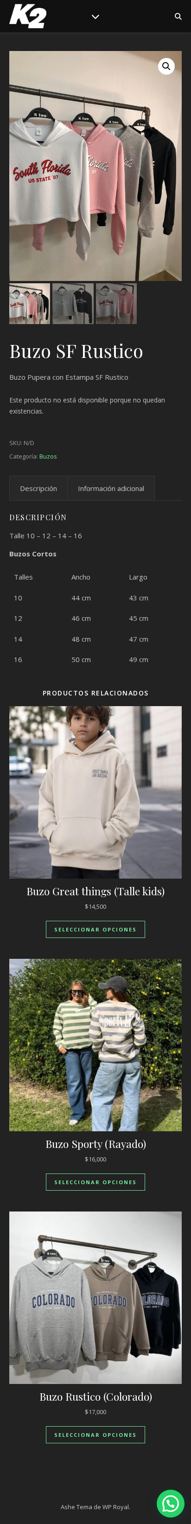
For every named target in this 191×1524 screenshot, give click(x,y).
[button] (166, 66)
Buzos (48, 456)
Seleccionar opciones (95, 929)
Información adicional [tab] (111, 488)
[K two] (27, 16)
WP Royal (115, 1507)
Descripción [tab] (38, 488)
